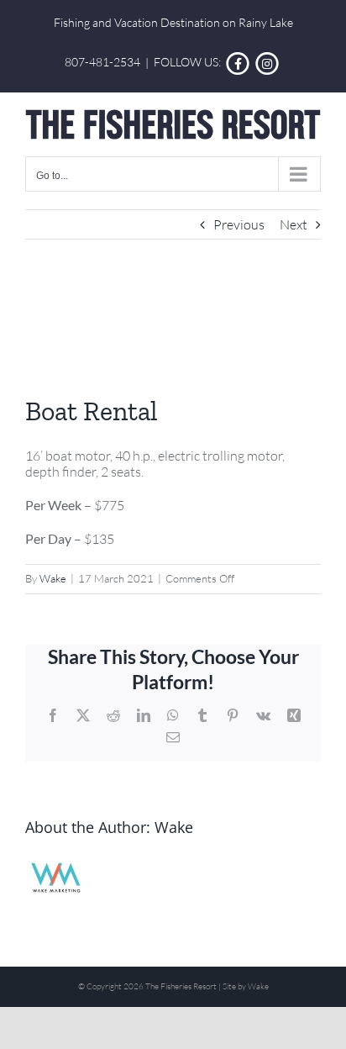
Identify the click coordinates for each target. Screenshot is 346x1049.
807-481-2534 (102, 62)
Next (293, 224)
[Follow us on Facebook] (238, 62)
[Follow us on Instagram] (267, 62)
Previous (239, 224)
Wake (52, 578)
